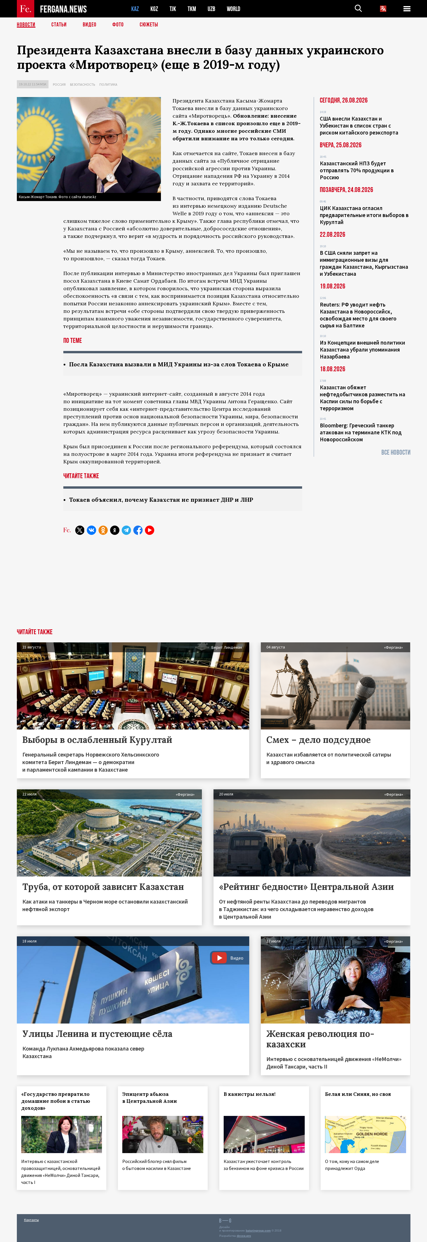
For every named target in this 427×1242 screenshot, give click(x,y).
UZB (211, 8)
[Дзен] (114, 530)
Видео (89, 25)
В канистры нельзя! (249, 1094)
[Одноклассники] (103, 530)
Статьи (59, 25)
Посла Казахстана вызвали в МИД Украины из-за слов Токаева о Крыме (179, 364)
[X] (80, 530)
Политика (108, 84)
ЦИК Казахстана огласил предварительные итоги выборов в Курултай (364, 215)
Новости (26, 25)
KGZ (154, 8)
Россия (59, 84)
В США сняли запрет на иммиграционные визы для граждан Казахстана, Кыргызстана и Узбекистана (364, 263)
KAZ (135, 8)
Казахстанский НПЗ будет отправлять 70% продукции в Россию (357, 170)
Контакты (31, 1220)
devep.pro (244, 1235)
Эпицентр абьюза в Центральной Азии (149, 1097)
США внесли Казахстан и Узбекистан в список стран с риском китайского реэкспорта (359, 125)
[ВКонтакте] (91, 530)
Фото (118, 25)
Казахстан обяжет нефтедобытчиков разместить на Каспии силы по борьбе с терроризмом (362, 398)
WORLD (233, 8)
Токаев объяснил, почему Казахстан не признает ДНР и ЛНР (161, 499)
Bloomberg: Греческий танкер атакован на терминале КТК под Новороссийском (361, 432)
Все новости (395, 452)
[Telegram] (126, 530)
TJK (173, 8)
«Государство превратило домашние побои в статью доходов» (55, 1101)
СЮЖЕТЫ (149, 25)
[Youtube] (149, 530)
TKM (192, 8)
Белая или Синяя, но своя (358, 1094)
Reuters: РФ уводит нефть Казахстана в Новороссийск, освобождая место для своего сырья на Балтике (358, 315)
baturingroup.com (258, 1230)
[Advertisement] (213, 585)
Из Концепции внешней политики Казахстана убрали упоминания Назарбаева (362, 349)
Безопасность (82, 84)
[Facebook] (138, 530)
